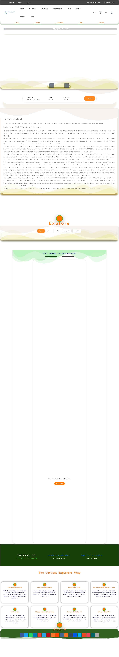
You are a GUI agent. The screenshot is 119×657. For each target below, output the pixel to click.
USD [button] (105, 13)
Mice (32, 17)
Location (30, 97)
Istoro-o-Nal (60, 29)
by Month (45, 9)
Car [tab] (58, 231)
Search (90, 98)
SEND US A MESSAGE (59, 555)
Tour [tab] (41, 231)
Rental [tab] (77, 231)
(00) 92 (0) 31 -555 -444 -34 (94, 2)
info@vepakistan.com (109, 2)
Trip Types (32, 9)
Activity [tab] (67, 231)
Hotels (78, 9)
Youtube (20, 2)
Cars (69, 9)
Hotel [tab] (49, 231)
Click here (59, 483)
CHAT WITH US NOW (92, 555)
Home (22, 9)
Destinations (57, 9)
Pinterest (28, 2)
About (22, 17)
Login (95, 13)
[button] (112, 13)
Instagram (11, 2)
